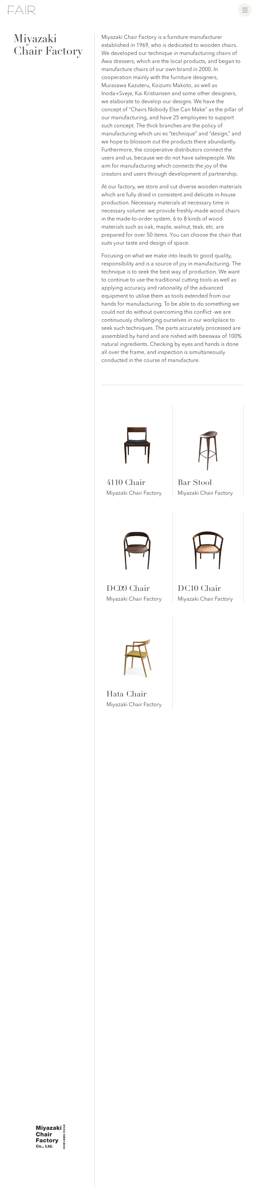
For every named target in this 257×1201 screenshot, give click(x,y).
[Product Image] (136, 440)
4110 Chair (125, 483)
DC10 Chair (199, 589)
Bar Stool (195, 483)
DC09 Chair (128, 589)
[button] (245, 10)
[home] (21, 10)
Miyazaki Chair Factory (134, 493)
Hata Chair (126, 695)
